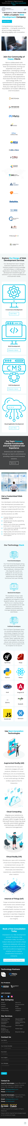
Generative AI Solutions (5, 1022)
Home (3, 1002)
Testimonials (4, 1008)
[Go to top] (25, 1123)
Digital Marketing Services (20, 1022)
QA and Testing (5, 1032)
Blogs (17, 1006)
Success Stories (19, 1004)
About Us (18, 1002)
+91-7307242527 (10, 1091)
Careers (3, 1006)
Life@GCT (18, 1010)
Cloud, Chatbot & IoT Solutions (20, 1019)
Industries (18, 1008)
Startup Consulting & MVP (6, 1026)
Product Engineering (4, 1029)
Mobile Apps (18, 1028)
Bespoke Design (20, 1032)
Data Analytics (19, 1025)
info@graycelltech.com (11, 1089)
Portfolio (3, 1004)
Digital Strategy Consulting (5, 1019)
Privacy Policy (5, 1010)
